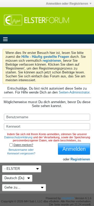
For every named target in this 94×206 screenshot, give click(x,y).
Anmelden (74, 149)
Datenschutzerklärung (18, 137)
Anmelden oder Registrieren (67, 3)
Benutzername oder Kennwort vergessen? (21, 151)
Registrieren (80, 159)
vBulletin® (68, 198)
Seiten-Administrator (74, 92)
